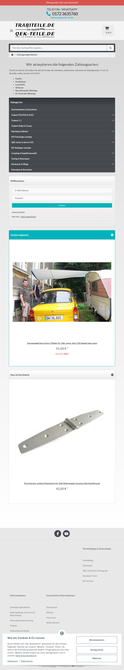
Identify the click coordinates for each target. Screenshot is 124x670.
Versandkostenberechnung (21, 620)
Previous (14, 301)
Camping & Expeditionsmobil (24, 153)
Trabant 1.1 (16, 120)
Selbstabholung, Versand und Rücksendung (22, 614)
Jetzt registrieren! (28, 216)
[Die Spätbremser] (37, 30)
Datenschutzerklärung (25, 655)
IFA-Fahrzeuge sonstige (21, 137)
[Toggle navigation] (11, 30)
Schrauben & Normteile (21, 169)
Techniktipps (88, 560)
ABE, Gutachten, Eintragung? (95, 570)
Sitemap (49, 612)
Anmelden (62, 205)
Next (109, 301)
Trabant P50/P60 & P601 (22, 115)
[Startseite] (12, 54)
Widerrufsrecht (52, 622)
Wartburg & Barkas (19, 131)
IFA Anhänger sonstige (21, 148)
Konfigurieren (96, 650)
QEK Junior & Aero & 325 (22, 142)
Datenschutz (51, 607)
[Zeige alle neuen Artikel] (112, 374)
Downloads (87, 565)
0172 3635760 (65, 13)
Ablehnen (96, 658)
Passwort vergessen (18, 212)
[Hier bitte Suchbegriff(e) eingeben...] (110, 48)
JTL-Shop (53, 666)
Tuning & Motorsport (20, 158)
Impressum (51, 617)
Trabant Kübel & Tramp (21, 126)
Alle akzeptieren (96, 640)
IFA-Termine (88, 581)
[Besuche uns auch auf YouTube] (66, 534)
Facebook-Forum (90, 576)
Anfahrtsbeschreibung (19, 631)
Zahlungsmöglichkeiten (20, 607)
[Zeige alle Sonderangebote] (112, 234)
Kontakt (13, 625)
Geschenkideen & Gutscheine (24, 109)
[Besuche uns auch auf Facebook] (57, 534)
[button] (62, 115)
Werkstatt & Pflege (19, 164)
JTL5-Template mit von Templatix (72, 666)
